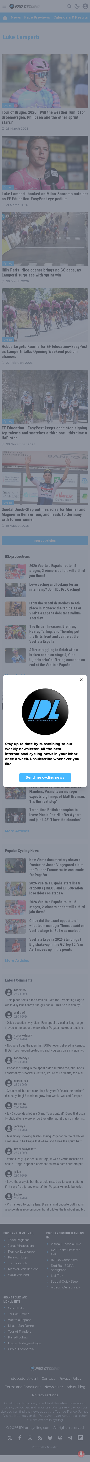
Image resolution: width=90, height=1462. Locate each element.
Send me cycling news (45, 777)
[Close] (81, 680)
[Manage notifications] (81, 1454)
